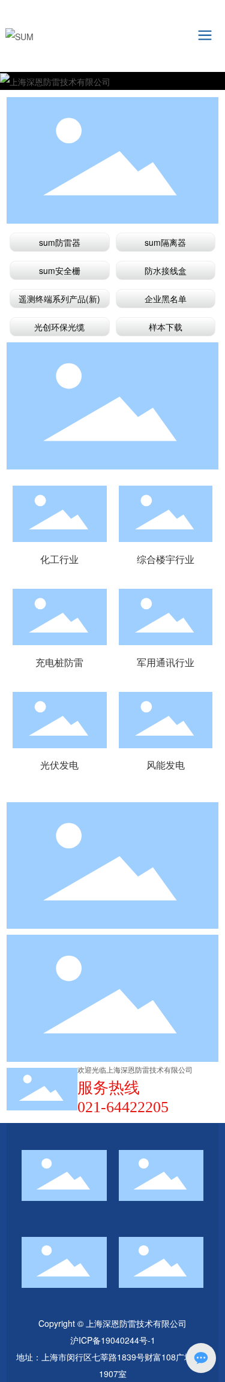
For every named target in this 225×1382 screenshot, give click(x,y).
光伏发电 (59, 720)
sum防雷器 (59, 242)
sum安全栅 (59, 270)
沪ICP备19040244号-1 (112, 1340)
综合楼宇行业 (165, 514)
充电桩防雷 (59, 617)
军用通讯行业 (165, 617)
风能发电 (165, 720)
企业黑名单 (166, 299)
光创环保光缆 (59, 327)
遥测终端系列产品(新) (59, 299)
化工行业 (59, 514)
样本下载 (165, 327)
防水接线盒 (166, 270)
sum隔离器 (165, 242)
